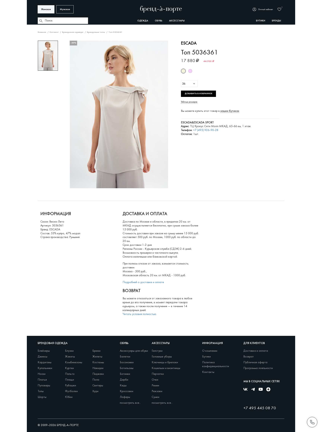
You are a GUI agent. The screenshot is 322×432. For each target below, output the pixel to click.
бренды (276, 21)
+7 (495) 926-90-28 (205, 130)
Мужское (65, 9)
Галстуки (157, 350)
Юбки (68, 397)
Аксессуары (177, 21)
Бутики (206, 356)
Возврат (248, 356)
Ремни (155, 385)
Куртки (69, 368)
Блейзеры (44, 350)
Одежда (142, 21)
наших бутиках (229, 111)
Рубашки (70, 385)
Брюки (96, 350)
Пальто (70, 374)
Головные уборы (162, 356)
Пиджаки (98, 374)
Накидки (97, 368)
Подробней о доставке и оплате (143, 282)
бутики (260, 21)
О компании (209, 350)
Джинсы (42, 356)
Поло (95, 379)
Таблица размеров (189, 102)
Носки (41, 374)
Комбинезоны (73, 362)
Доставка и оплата (255, 350)
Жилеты (97, 356)
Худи (95, 391)
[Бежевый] (183, 71)
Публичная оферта (255, 362)
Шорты (42, 397)
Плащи (69, 379)
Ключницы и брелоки (165, 362)
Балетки (125, 356)
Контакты (208, 372)
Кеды (123, 385)
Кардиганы (44, 362)
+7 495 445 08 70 (259, 408)
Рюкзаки (157, 391)
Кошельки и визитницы (166, 368)
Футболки (71, 391)
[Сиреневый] (190, 71)
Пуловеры (44, 385)
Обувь (158, 21)
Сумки (155, 397)
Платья (42, 379)
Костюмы (98, 362)
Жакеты (70, 356)
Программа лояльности (258, 368)
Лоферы (125, 397)
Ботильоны (126, 368)
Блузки (69, 350)
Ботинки (125, 374)
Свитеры (97, 385)
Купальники (45, 368)
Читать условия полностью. (140, 314)
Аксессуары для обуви (134, 350)
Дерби (124, 379)
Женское (46, 9)
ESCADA (189, 43)
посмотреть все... (130, 402)
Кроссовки (126, 391)
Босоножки (127, 362)
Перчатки (158, 374)
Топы (41, 391)
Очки (155, 379)
